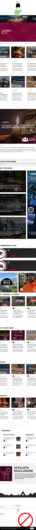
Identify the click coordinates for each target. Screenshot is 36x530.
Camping (4, 165)
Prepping (29, 92)
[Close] (34, 528)
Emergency (12, 165)
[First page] (10, 108)
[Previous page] (12, 108)
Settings (27, 528)
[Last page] (26, 108)
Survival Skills (22, 165)
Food (7, 165)
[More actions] (8, 61)
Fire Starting (14, 63)
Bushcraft (18, 165)
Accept (32, 528)
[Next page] (24, 108)
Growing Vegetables (26, 165)
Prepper (15, 165)
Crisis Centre (15, 92)
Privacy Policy (14, 528)
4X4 (28, 63)
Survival (9, 165)
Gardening (31, 165)
